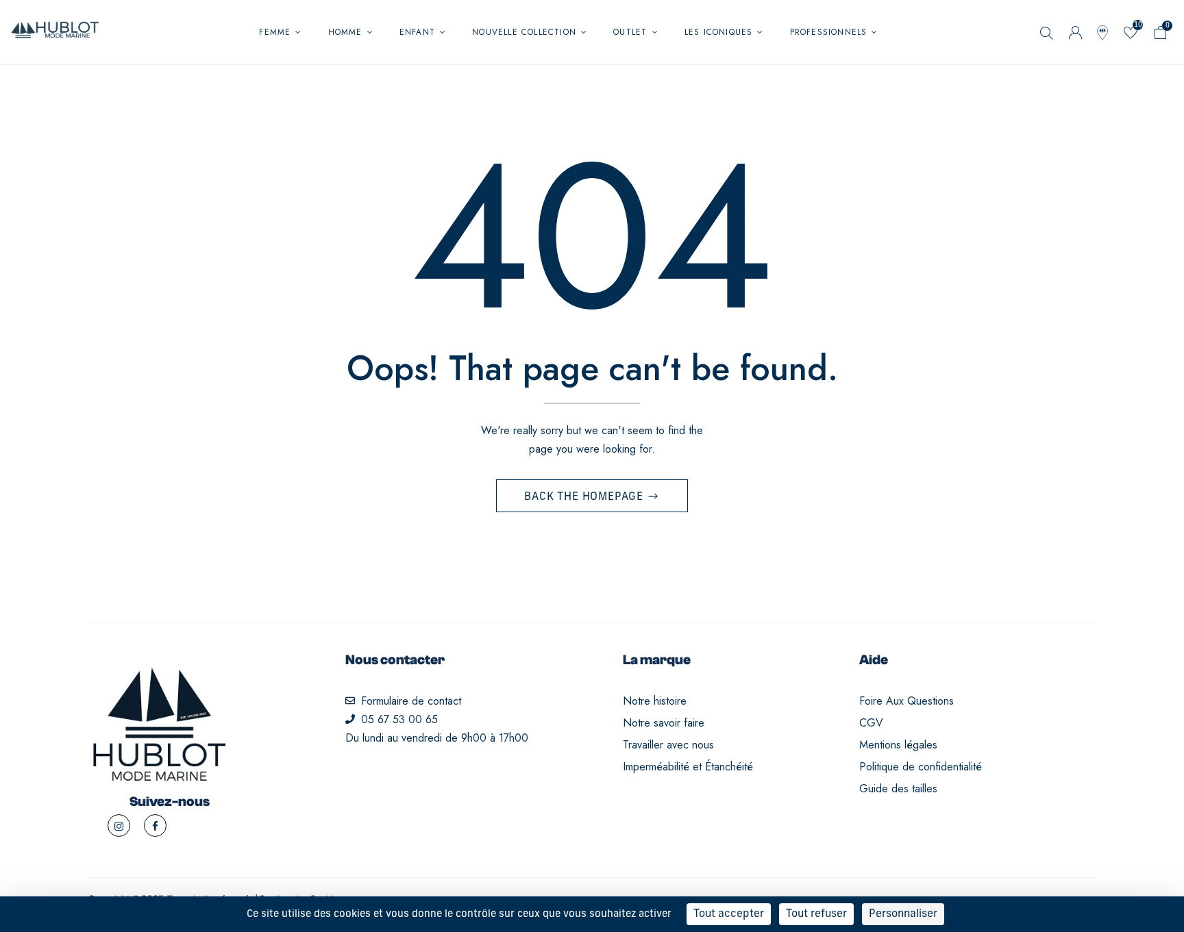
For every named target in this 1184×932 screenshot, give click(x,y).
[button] (1161, 35)
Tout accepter (728, 914)
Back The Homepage (585, 497)
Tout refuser (816, 914)
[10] (1130, 35)
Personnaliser (903, 914)
